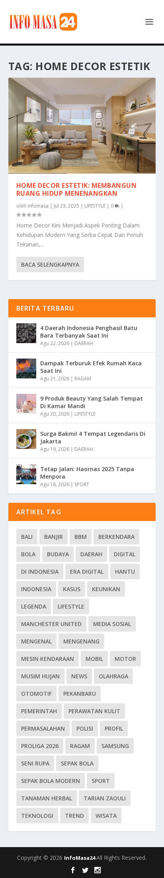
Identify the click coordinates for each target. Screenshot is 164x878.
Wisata (106, 815)
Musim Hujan (40, 676)
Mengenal (36, 641)
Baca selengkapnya (50, 264)
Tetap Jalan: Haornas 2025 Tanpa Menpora (87, 472)
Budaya (58, 554)
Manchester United (51, 624)
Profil (114, 728)
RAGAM (82, 378)
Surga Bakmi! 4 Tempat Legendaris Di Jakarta (92, 437)
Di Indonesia (40, 571)
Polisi (84, 728)
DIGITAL (124, 554)
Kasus (71, 589)
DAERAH (83, 343)
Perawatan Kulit (94, 711)
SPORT (81, 484)
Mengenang (81, 641)
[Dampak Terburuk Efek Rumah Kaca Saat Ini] (26, 368)
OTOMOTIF (36, 693)
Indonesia (36, 589)
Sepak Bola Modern (50, 780)
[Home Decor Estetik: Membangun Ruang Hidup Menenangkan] (82, 126)
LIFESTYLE (94, 205)
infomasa (38, 205)
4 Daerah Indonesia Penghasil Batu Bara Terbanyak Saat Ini (88, 331)
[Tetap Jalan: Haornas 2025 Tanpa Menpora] (26, 474)
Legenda (33, 606)
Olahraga (113, 676)
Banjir (53, 536)
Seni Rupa (35, 763)
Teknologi (37, 815)
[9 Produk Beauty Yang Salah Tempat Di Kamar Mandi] (26, 404)
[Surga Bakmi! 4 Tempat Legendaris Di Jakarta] (26, 439)
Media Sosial (112, 624)
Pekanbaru (79, 693)
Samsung (115, 746)
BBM (80, 536)
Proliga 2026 (40, 746)
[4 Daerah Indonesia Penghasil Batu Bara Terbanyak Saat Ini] (26, 333)
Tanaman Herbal (46, 798)
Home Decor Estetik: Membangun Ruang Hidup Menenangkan (76, 189)
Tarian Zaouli (105, 798)
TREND (74, 815)
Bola (28, 554)
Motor (125, 658)
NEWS (79, 676)
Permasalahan (43, 728)
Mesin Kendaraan (47, 658)
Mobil (94, 658)
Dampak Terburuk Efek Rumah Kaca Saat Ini (91, 366)
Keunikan (106, 589)
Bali (27, 536)
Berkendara (116, 536)
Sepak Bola (77, 763)
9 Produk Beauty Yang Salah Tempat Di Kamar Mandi (91, 402)
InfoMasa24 (80, 857)
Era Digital (86, 571)
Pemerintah (39, 711)
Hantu (125, 571)
